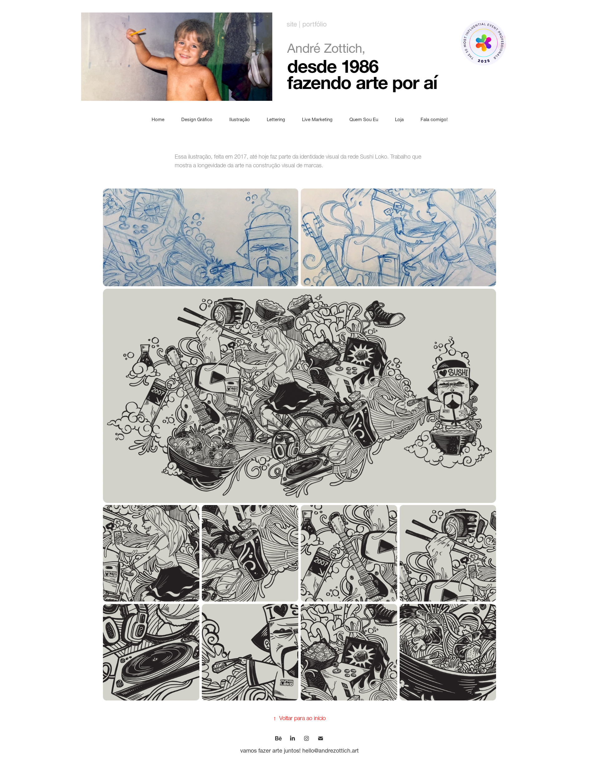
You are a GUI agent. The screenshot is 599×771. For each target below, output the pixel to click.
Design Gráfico (196, 119)
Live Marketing (317, 119)
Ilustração (239, 119)
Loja (399, 119)
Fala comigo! (434, 119)
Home (158, 119)
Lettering (276, 119)
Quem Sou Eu (363, 119)
